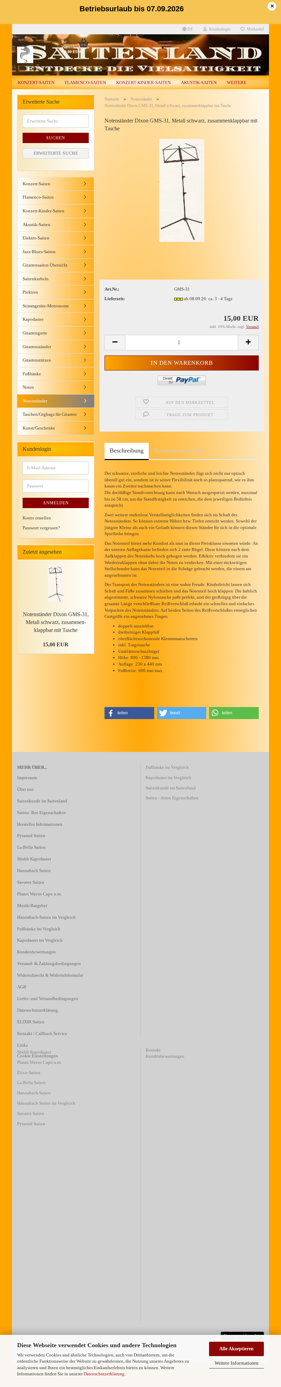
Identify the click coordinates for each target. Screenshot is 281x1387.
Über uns (25, 789)
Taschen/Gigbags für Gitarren (50, 414)
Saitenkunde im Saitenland (42, 800)
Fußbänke (32, 373)
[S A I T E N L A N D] (44, 54)
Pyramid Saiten (31, 835)
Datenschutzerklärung (104, 1373)
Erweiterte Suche (56, 153)
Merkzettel (254, 29)
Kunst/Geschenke (39, 428)
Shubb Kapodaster (34, 858)
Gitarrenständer (37, 346)
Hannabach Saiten (34, 870)
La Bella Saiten (31, 847)
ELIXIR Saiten (30, 1021)
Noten (28, 387)
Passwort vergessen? (41, 527)
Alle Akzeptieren (236, 1348)
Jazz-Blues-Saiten (39, 251)
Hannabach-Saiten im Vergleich (46, 917)
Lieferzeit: (115, 298)
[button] (129, 713)
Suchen (55, 138)
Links (22, 1045)
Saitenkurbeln (36, 278)
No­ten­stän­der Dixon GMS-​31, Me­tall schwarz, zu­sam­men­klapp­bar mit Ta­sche (56, 622)
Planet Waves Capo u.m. (39, 893)
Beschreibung (127, 450)
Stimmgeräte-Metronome (46, 305)
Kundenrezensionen (178, 450)
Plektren (30, 292)
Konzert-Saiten (36, 82)
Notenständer (35, 400)
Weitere (236, 82)
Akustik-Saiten (199, 82)
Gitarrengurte (35, 333)
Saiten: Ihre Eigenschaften (41, 812)
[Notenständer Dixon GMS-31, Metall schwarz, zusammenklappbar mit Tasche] (181, 189)
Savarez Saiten (30, 882)
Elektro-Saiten (36, 237)
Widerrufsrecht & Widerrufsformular (50, 975)
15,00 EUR (56, 644)
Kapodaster (33, 319)
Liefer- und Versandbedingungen (47, 998)
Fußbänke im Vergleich (38, 928)
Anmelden (56, 503)
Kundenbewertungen (36, 951)
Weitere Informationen (236, 1363)
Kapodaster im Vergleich (40, 940)
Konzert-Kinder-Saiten (143, 82)
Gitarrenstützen (37, 360)
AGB (21, 986)
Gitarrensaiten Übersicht (45, 265)
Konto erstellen (37, 517)
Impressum (27, 777)
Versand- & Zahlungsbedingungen (49, 963)
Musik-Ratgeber (32, 905)
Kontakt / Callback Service (42, 1033)
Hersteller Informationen (39, 824)
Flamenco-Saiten (85, 82)
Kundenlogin (218, 29)
